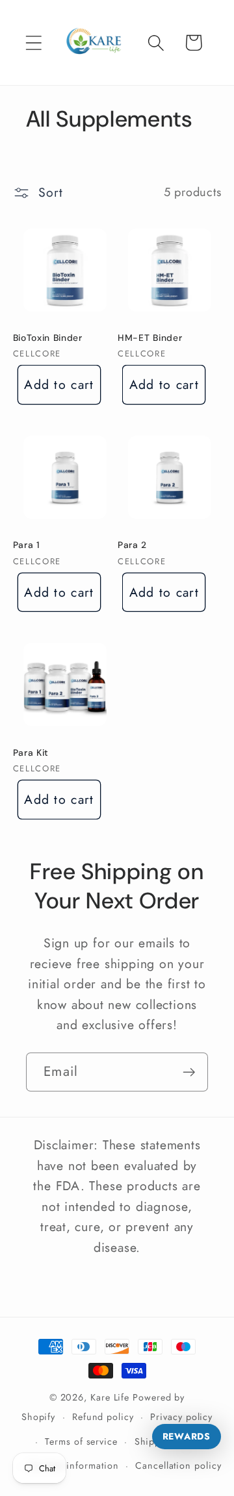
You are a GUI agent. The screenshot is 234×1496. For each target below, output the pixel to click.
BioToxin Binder (48, 337)
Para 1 (26, 545)
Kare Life (109, 1397)
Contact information (73, 1465)
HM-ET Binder (150, 337)
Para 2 (132, 545)
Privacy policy (181, 1416)
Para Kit (31, 752)
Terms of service (81, 1441)
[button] (33, 42)
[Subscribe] (188, 1072)
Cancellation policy (178, 1465)
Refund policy (103, 1416)
